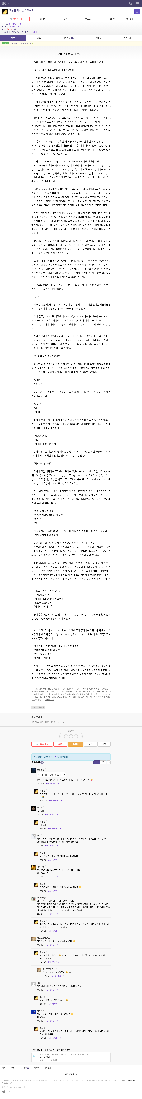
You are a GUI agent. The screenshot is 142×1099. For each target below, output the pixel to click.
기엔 (39, 983)
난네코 (39, 807)
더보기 (34, 32)
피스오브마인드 (43, 938)
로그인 (55, 757)
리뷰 (39, 38)
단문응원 (68, 38)
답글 (47, 783)
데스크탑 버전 (7, 1083)
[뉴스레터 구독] (8, 1091)
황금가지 (7, 1087)
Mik (39, 835)
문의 (123, 1080)
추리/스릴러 (13, 24)
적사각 (39, 1010)
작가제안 (137, 12)
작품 (13, 38)
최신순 (96, 762)
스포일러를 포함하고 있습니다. (51, 774)
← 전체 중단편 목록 (71, 1073)
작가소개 (129, 19)
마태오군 (40, 866)
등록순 (103, 762)
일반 (20, 24)
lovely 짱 (41, 897)
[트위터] (3, 1091)
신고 (104, 744)
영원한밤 (40, 769)
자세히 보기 (49, 699)
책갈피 (98, 38)
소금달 (42, 790)
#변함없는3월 (14, 26)
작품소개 (127, 38)
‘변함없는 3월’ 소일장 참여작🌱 (18, 43)
